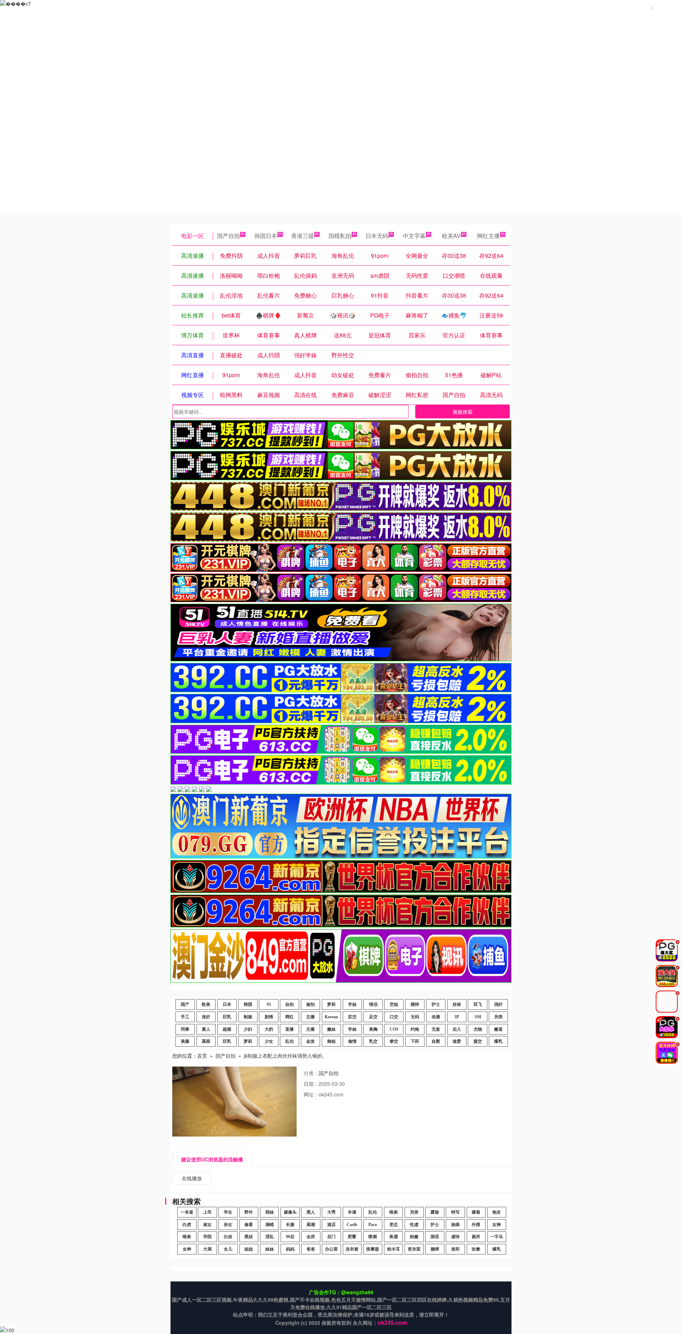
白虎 (187, 1224)
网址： (311, 1094)
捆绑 (435, 1249)
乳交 (373, 1041)
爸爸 (311, 1249)
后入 (457, 1029)
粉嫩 (414, 1236)
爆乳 (498, 1041)
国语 (435, 1236)
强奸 (498, 1004)
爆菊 (476, 1212)
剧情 (269, 1016)
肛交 (352, 1016)
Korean (331, 1016)
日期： (311, 1083)
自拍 (289, 1004)
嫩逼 (498, 1029)
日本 (227, 1004)
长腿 (290, 1224)
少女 (269, 1041)
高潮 (311, 1224)
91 (269, 1004)
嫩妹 (331, 1029)
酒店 (331, 1224)
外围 (476, 1224)
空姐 (394, 1004)
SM (478, 1016)
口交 (394, 1016)
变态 (393, 1224)
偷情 (352, 1041)
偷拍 (310, 1004)
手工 (185, 1016)
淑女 (207, 1224)
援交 (477, 1041)
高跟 (206, 1041)
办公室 (331, 1249)
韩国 (248, 1004)
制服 (248, 1016)
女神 (496, 1224)
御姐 (331, 1041)
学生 (228, 1212)
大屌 (207, 1249)
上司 (207, 1212)
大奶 (269, 1029)
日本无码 (377, 236)
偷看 (248, 1224)
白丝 (228, 1236)
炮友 (496, 1212)
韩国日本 (265, 236)
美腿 (185, 1041)
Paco (372, 1224)
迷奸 (206, 1016)
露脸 (435, 1212)
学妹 (352, 1004)
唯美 (393, 1212)
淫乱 (269, 1236)
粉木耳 (393, 1249)
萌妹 (269, 1212)
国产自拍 (228, 236)
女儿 (228, 1249)
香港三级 (302, 236)
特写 (455, 1212)
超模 (227, 1029)
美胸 (373, 1029)
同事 (185, 1029)
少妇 (248, 1029)
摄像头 (290, 1212)
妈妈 (290, 1249)
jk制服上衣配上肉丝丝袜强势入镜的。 (285, 1055)
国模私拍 (340, 236)
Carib (352, 1224)
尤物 (477, 1029)
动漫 (436, 1016)
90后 (290, 1236)
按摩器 (372, 1249)
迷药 (455, 1249)
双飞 (477, 1004)
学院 (207, 1236)
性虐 (414, 1224)
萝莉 (331, 1004)
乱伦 (289, 1041)
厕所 (476, 1236)
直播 (289, 1029)
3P (456, 1016)
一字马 (496, 1236)
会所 (311, 1236)
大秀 (331, 1212)
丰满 (352, 1212)
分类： (311, 1073)
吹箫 (476, 1249)
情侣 (373, 1004)
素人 (206, 1029)
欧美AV (451, 236)
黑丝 (248, 1236)
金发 (310, 1041)
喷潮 (372, 1236)
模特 (415, 1004)
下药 (415, 1041)
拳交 (394, 1041)
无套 (436, 1029)
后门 (331, 1236)
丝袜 (457, 1004)
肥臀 (352, 1236)
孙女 (228, 1224)
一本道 (186, 1212)
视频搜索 (462, 411)
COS (394, 1029)
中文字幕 (414, 236)
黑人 (311, 1212)
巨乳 (227, 1016)
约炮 (415, 1029)
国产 (185, 1004)
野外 (248, 1212)
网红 (289, 1016)
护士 (436, 1004)
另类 (498, 1016)
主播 (310, 1016)
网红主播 (488, 236)
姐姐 (248, 1249)
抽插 (455, 1224)
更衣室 (414, 1249)
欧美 (206, 1004)
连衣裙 (352, 1249)
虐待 (455, 1236)
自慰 (436, 1041)
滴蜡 (269, 1224)
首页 (202, 1055)
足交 (373, 1016)
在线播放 (192, 1178)
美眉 (393, 1236)
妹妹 (269, 1249)
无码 (415, 1016)
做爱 (457, 1041)
